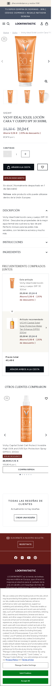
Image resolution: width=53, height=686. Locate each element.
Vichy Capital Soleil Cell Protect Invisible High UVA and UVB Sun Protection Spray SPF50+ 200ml (24, 448)
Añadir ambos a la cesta (25, 369)
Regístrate (25, 544)
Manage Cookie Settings (25, 665)
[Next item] (46, 435)
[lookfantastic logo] (25, 23)
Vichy (14, 32)
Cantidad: (9, 148)
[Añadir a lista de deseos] (42, 167)
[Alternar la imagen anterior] (2, 61)
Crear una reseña (25, 518)
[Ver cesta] (46, 23)
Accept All (25, 681)
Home (6, 32)
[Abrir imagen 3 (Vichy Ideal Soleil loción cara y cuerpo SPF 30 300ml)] (44, 97)
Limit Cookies (25, 673)
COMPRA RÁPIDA (26, 469)
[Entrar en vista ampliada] (46, 81)
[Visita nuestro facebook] (16, 557)
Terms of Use (28, 660)
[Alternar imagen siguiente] (49, 61)
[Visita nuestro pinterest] (35, 557)
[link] (42, 23)
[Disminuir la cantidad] (7, 154)
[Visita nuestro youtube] (29, 557)
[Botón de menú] (3, 23)
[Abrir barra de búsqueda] (8, 23)
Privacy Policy (12, 660)
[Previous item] (5, 435)
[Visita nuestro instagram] (22, 557)
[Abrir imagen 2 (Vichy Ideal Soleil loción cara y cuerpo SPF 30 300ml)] (27, 97)
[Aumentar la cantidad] (25, 154)
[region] (25, 637)
